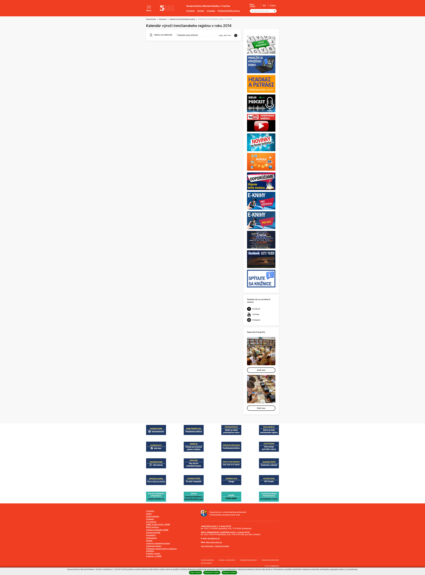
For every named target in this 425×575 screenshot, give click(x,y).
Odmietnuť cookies (211, 572)
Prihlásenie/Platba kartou (229, 11)
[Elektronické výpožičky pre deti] (261, 220)
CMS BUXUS (275, 566)
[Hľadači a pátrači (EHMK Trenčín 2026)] (261, 84)
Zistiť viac (261, 370)
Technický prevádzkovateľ (270, 560)
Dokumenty (162, 19)
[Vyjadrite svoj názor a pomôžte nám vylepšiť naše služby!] (261, 161)
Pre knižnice (151, 522)
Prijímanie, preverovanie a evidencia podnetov (161, 550)
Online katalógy (152, 516)
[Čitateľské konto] (261, 64)
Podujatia (150, 519)
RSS (264, 5)
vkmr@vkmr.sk (213, 538)
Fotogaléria (151, 535)
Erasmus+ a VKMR (153, 556)
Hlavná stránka (151, 19)
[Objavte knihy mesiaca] (261, 181)
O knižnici (190, 11)
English (273, 5)
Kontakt (200, 11)
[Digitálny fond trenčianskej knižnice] (261, 239)
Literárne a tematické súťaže (158, 543)
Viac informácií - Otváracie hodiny (215, 546)
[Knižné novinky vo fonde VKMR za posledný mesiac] (261, 142)
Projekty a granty (153, 553)
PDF (221, 35)
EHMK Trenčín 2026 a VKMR (158, 524)
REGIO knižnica (152, 527)
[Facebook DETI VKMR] (261, 259)
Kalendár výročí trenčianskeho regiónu (182, 19)
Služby (149, 514)
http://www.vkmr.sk (214, 542)
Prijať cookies (195, 572)
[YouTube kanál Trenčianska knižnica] (261, 123)
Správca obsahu (206, 563)
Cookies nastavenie (207, 560)
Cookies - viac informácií (227, 560)
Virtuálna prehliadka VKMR (157, 530)
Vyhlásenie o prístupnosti (248, 560)
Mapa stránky (252, 5)
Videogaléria (151, 538)
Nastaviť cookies (229, 572)
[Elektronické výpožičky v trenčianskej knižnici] (261, 200)
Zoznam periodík (153, 532)
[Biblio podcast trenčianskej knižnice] (261, 103)
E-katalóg (211, 11)
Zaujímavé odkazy (153, 546)
